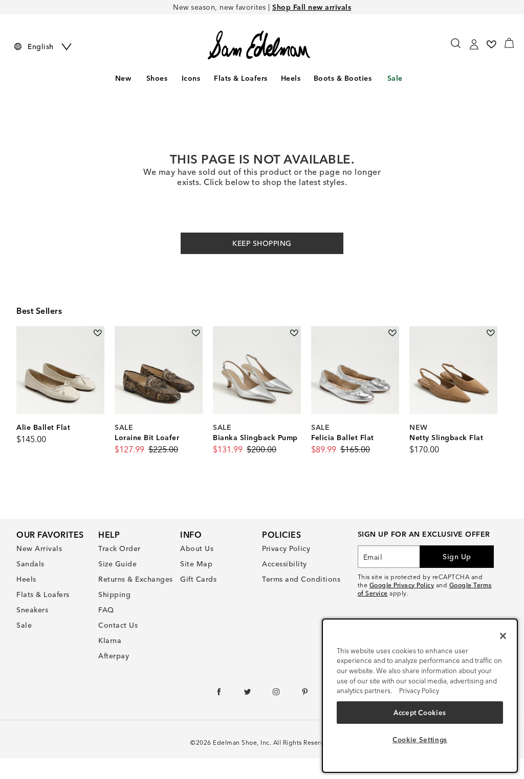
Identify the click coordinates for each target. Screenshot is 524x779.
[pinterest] (305, 694)
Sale (395, 78)
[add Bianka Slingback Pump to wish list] (294, 333)
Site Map (196, 563)
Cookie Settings (419, 740)
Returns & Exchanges (135, 579)
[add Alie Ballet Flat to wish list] (97, 333)
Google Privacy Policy (401, 585)
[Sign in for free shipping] (474, 44)
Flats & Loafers (241, 78)
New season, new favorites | (262, 7)
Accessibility (284, 563)
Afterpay (113, 655)
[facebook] (219, 694)
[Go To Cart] (509, 43)
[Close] (503, 636)
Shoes (157, 78)
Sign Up (457, 556)
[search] (456, 48)
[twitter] (248, 694)
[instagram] (276, 694)
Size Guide (117, 563)
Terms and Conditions (301, 579)
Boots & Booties (343, 78)
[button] (170, 79)
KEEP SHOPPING (262, 243)
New (123, 78)
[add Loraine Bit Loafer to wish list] (196, 333)
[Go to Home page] (259, 45)
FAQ (106, 609)
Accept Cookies (420, 712)
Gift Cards (198, 579)
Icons (191, 78)
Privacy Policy (286, 548)
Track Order (119, 548)
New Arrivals (39, 548)
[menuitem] (123, 80)
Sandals (30, 563)
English (41, 46)
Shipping (114, 594)
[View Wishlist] (491, 44)
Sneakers (32, 609)
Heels (291, 78)
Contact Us (118, 625)
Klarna (109, 640)
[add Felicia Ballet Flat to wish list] (392, 333)
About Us (196, 548)
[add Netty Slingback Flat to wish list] (490, 333)
